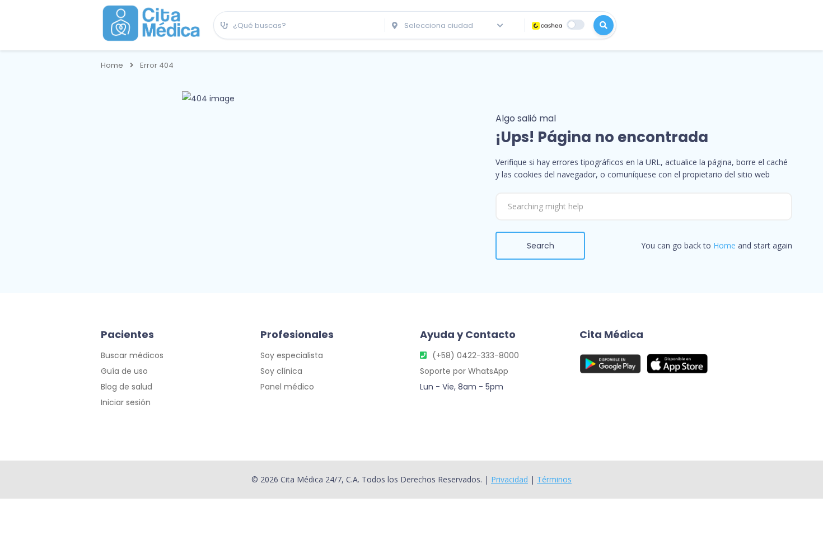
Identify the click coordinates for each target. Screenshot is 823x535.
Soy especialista (291, 355)
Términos (554, 479)
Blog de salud (126, 386)
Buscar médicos (132, 355)
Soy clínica (281, 371)
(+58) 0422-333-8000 (475, 355)
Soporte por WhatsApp (464, 371)
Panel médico (287, 386)
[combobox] (299, 26)
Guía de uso (124, 371)
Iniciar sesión (126, 402)
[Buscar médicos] (603, 25)
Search (540, 245)
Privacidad (509, 479)
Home (112, 65)
